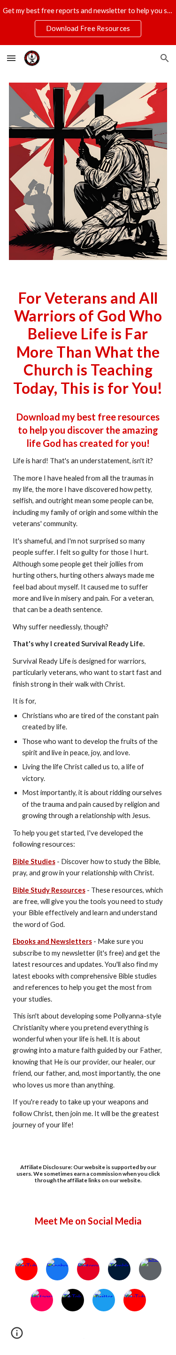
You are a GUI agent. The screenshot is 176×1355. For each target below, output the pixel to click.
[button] (11, 58)
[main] (88, 343)
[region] (88, 22)
